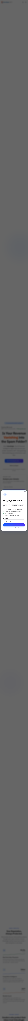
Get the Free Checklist (14, 525)
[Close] (25, 492)
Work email (5, 518)
